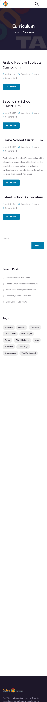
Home (16, 32)
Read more (11, 87)
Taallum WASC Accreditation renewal (22, 284)
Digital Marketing (22, 340)
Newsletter (9, 346)
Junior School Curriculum (16, 302)
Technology (23, 346)
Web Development (29, 353)
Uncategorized (10, 353)
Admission (9, 327)
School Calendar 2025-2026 (18, 278)
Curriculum (25, 74)
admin (36, 74)
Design (7, 340)
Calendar (21, 327)
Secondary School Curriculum (18, 296)
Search (6, 238)
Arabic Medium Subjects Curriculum (21, 290)
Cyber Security (10, 333)
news (37, 340)
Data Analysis (26, 333)
